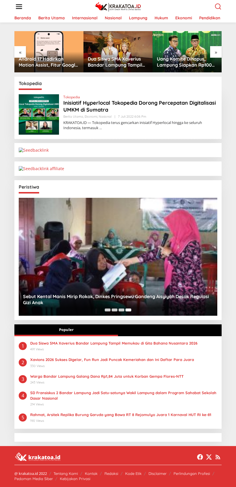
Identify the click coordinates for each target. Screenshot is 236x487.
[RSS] (218, 457)
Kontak (91, 473)
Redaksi (111, 473)
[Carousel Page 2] (114, 310)
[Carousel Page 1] (108, 310)
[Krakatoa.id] (119, 6)
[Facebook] (200, 457)
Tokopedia (71, 97)
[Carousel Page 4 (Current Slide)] (128, 310)
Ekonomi (91, 116)
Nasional (105, 116)
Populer (66, 329)
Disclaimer (158, 473)
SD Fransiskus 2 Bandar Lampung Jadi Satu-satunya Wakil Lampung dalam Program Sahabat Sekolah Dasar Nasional (123, 395)
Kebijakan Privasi (75, 478)
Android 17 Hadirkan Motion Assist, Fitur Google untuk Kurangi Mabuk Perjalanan (48, 62)
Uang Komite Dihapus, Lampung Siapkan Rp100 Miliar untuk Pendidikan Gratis (184, 62)
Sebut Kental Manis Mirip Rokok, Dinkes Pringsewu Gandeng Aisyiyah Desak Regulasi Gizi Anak (116, 299)
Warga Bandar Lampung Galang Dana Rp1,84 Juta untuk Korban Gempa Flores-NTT (107, 376)
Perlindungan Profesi (192, 473)
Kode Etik (133, 473)
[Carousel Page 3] (121, 310)
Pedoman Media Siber (33, 478)
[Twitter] (209, 457)
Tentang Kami (66, 473)
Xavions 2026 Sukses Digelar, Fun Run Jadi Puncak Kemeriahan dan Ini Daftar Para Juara (112, 359)
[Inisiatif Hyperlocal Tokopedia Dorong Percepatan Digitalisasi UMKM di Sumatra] (100, 127)
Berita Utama (73, 116)
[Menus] (19, 6)
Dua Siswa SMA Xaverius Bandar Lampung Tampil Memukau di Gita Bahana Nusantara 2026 (115, 62)
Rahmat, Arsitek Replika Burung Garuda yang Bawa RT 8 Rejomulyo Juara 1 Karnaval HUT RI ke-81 (120, 414)
